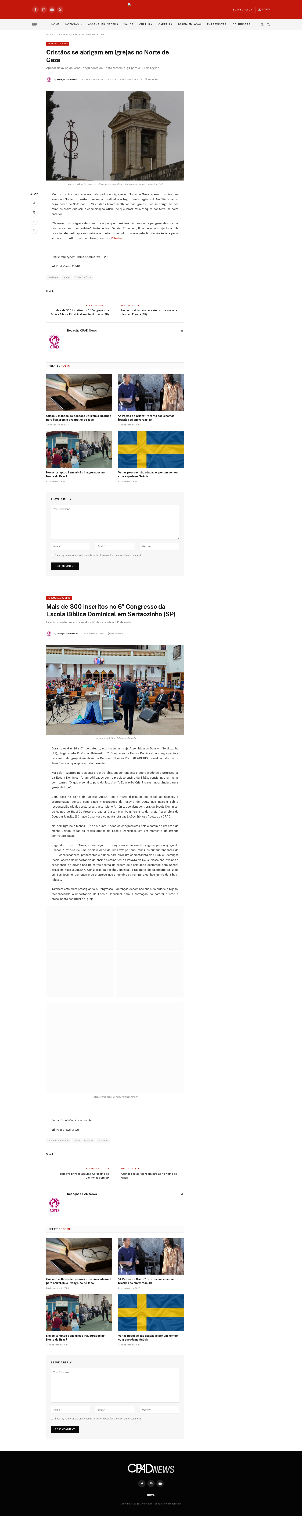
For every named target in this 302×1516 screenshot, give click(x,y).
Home (55, 24)
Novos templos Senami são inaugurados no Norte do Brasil (75, 474)
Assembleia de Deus (103, 24)
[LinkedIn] (33, 221)
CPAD (77, 1140)
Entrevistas (216, 24)
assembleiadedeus (58, 1140)
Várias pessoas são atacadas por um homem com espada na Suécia (148, 474)
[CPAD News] (151, 9)
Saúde (128, 24)
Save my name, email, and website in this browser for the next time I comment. (98, 555)
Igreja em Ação (189, 24)
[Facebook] (33, 203)
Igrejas (67, 277)
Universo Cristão (58, 44)
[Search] (268, 24)
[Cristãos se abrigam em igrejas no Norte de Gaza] (115, 136)
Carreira (165, 24)
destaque (53, 277)
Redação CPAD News (67, 79)
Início (49, 34)
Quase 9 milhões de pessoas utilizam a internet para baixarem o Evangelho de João (78, 417)
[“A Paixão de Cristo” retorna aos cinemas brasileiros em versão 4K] (151, 392)
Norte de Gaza (83, 277)
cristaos (88, 1140)
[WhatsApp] (33, 230)
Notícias (72, 24)
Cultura (145, 24)
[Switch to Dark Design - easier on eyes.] (262, 24)
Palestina (117, 238)
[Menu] (34, 24)
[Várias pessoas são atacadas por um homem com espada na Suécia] (151, 449)
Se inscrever (242, 9)
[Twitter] (33, 212)
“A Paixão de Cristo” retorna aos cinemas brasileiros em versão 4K (146, 417)
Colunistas (241, 24)
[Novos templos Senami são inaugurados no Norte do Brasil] (79, 449)
